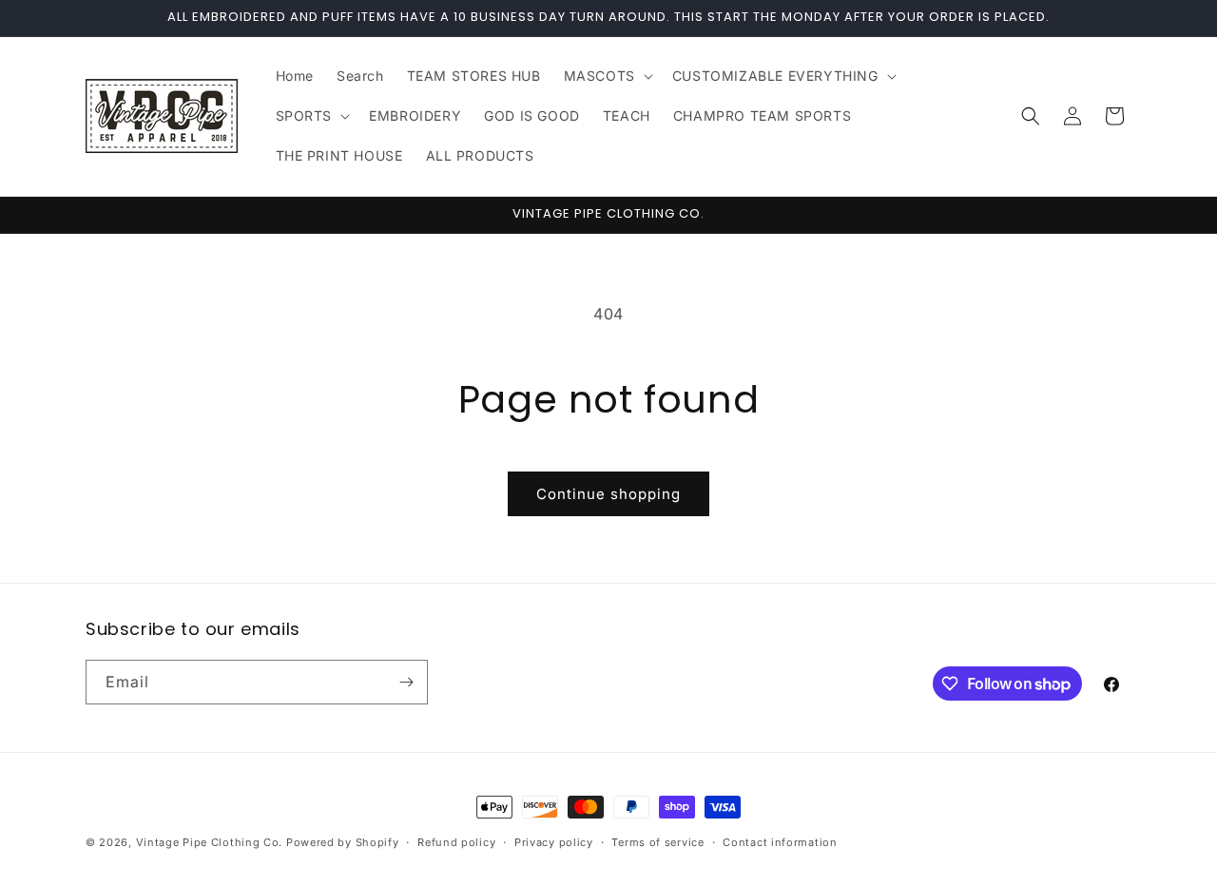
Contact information (780, 842)
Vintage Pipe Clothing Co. (209, 842)
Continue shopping (608, 494)
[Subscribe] (406, 682)
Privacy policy (553, 842)
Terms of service (657, 842)
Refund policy (456, 842)
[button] (606, 76)
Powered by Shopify (342, 842)
